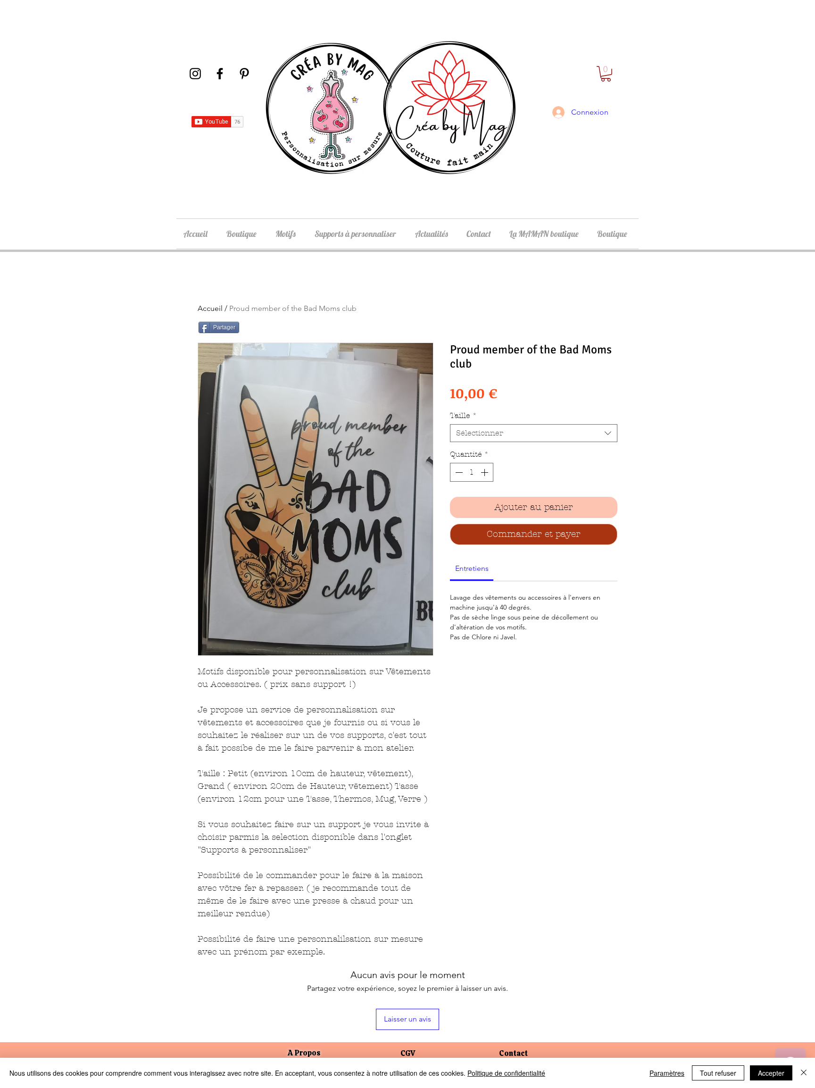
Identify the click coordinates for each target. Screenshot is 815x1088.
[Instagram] (195, 73)
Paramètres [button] (666, 1073)
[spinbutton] (472, 472)
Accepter (771, 1073)
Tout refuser (718, 1073)
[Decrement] (458, 472)
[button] (606, 74)
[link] (472, 568)
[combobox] (533, 433)
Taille (463, 415)
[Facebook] (219, 73)
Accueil (210, 308)
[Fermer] (803, 1072)
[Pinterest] (244, 73)
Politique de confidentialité (506, 1073)
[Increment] (485, 472)
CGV (407, 1053)
